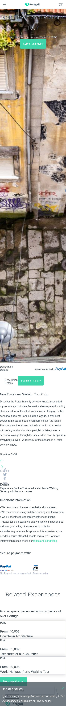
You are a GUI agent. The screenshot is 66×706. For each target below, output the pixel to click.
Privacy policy (43, 701)
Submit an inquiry (33, 43)
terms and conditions (45, 541)
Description (6, 366)
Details (4, 369)
